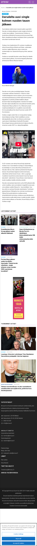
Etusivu (3, 7)
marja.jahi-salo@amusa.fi (10, 453)
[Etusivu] (4, 2)
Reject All (18, 538)
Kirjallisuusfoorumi (6, 384)
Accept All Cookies (18, 543)
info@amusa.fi (7, 423)
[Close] (34, 526)
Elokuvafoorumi (23, 227)
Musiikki (5, 14)
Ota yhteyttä (4, 463)
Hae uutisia (4, 460)
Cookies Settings (18, 534)
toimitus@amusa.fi (8, 435)
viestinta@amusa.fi (8, 440)
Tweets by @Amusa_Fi (7, 469)
